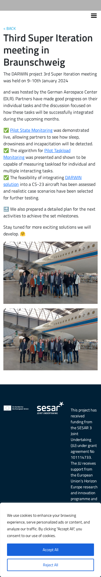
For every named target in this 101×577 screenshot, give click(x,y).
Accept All (50, 550)
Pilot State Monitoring (31, 130)
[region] (50, 540)
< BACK (9, 28)
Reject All (50, 565)
